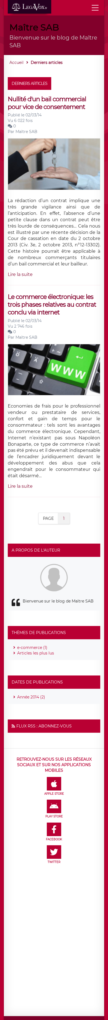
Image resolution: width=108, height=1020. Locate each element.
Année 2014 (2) (31, 697)
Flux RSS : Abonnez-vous (44, 726)
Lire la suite (20, 274)
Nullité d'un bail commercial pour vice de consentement (47, 103)
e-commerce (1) (32, 647)
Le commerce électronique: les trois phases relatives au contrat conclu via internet (52, 304)
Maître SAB (26, 131)
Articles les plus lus (35, 653)
